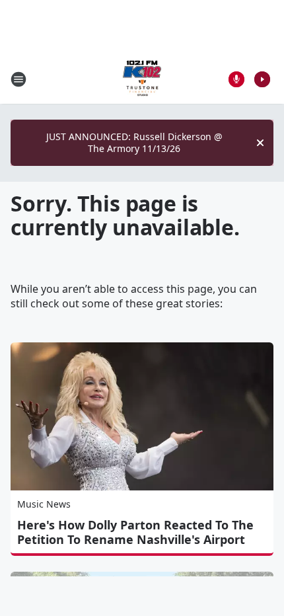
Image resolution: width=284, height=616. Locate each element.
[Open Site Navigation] (18, 79)
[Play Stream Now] (262, 79)
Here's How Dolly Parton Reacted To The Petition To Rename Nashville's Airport (135, 532)
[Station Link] (142, 79)
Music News (44, 504)
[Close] (260, 143)
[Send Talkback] (236, 79)
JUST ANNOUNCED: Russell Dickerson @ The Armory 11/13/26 (134, 142)
